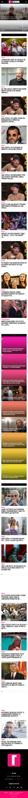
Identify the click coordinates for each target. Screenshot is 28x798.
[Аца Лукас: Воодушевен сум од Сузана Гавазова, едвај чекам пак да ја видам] (14, 162)
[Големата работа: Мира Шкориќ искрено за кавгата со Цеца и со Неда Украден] (14, 279)
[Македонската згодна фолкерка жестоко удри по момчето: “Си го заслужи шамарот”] (14, 362)
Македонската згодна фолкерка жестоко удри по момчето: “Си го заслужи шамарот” (14, 366)
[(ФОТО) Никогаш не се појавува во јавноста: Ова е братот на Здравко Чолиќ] (14, 472)
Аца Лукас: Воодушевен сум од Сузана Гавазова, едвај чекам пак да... (13, 177)
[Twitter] (14, 787)
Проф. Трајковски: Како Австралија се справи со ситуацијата (11, 743)
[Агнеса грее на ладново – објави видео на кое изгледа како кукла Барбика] (14, 425)
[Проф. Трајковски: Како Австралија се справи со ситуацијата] (14, 729)
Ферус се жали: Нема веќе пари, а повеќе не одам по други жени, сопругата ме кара (13, 461)
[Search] (26, 2)
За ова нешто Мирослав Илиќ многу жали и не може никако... (13, 91)
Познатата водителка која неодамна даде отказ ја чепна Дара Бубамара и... (12, 655)
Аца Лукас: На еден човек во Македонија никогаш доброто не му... (13, 120)
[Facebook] (6, 787)
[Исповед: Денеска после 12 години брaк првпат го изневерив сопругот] (14, 700)
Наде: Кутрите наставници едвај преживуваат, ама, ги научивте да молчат (13, 511)
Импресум (6, 792)
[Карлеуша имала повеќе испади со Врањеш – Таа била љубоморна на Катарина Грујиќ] (14, 11)
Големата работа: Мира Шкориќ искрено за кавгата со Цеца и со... (12, 294)
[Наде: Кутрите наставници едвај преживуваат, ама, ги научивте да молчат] (14, 497)
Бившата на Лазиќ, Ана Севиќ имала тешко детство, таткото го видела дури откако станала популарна (13, 350)
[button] (2, 2)
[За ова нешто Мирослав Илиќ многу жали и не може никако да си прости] (14, 76)
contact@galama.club (18, 779)
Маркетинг (11, 792)
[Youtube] (21, 787)
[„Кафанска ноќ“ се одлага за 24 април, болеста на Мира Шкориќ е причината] (14, 47)
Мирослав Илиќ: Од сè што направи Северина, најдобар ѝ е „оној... (13, 323)
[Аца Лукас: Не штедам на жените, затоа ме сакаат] (14, 135)
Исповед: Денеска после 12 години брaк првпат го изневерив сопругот (12, 714)
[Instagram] (10, 787)
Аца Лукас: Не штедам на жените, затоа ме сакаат (11, 148)
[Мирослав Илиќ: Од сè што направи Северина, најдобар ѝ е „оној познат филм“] (14, 309)
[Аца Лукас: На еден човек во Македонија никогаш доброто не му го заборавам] (14, 106)
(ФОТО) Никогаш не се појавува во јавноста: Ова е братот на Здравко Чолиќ (13, 476)
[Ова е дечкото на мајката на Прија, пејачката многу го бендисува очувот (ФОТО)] (14, 553)
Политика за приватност (14, 794)
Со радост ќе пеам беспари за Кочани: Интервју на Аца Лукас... (14, 264)
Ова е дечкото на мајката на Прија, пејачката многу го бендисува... (13, 568)
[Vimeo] (17, 787)
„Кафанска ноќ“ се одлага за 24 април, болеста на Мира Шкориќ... (13, 61)
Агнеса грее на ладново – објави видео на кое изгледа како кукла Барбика (14, 429)
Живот (3, 507)
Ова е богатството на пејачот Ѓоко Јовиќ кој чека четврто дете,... (14, 626)
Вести (3, 57)
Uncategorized (5, 319)
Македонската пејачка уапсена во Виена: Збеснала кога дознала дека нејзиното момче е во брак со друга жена (14, 444)
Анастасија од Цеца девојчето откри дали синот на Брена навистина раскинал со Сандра (14, 398)
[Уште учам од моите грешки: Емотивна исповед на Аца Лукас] (14, 192)
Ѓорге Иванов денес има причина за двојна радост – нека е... (13, 685)
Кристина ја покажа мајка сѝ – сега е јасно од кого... (12, 539)
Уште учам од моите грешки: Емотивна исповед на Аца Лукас (13, 206)
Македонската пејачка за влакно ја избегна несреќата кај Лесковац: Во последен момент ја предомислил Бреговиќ (14, 413)
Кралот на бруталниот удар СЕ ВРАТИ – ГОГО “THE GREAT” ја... (13, 235)
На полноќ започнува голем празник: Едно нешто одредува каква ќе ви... (13, 597)
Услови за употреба (19, 792)
